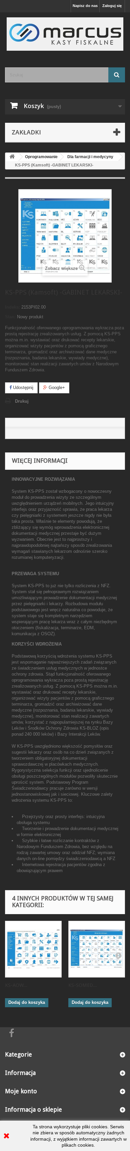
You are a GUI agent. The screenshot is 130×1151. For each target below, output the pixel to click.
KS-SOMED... (82, 985)
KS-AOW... (16, 985)
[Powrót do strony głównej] (12, 157)
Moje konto (21, 1091)
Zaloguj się (112, 6)
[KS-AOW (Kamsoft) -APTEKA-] (33, 949)
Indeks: (12, 307)
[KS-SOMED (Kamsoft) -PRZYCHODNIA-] (96, 949)
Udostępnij (22, 387)
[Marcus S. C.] (65, 34)
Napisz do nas (85, 6)
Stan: (10, 316)
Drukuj (22, 401)
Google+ (56, 387)
